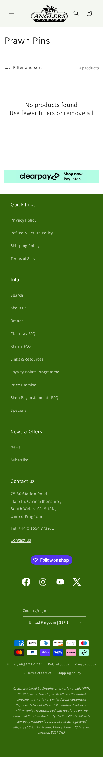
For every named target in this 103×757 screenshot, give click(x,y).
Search (17, 295)
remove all (78, 113)
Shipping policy (69, 673)
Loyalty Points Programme (35, 371)
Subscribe (20, 459)
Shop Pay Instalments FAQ (34, 397)
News (16, 446)
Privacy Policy (23, 220)
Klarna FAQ (21, 346)
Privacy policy (85, 664)
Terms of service (39, 673)
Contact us (21, 540)
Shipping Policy (25, 245)
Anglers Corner (30, 664)
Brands (17, 320)
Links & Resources (27, 359)
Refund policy (58, 664)
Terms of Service (26, 258)
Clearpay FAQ (23, 333)
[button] (11, 13)
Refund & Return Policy (32, 232)
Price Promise (23, 384)
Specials (18, 410)
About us (18, 307)
